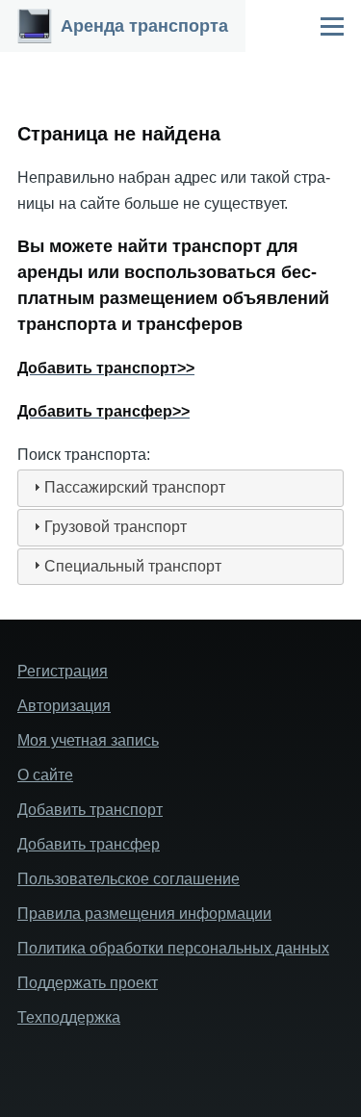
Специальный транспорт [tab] (132, 566)
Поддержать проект (87, 983)
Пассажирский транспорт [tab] (134, 487)
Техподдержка (68, 1017)
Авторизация (64, 706)
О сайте (45, 775)
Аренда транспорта (144, 26)
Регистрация (62, 671)
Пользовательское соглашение (128, 879)
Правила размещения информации (144, 913)
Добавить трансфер (88, 844)
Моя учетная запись (88, 740)
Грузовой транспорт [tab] (115, 527)
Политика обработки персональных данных (173, 948)
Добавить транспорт (90, 809)
